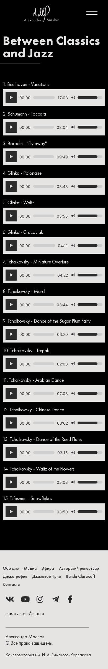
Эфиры (48, 568)
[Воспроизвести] (11, 97)
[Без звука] (73, 97)
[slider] (44, 97)
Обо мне (11, 568)
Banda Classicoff (80, 576)
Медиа (30, 568)
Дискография (15, 576)
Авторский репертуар (79, 568)
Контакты (11, 584)
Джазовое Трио (46, 576)
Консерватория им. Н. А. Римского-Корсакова (48, 655)
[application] (54, 97)
